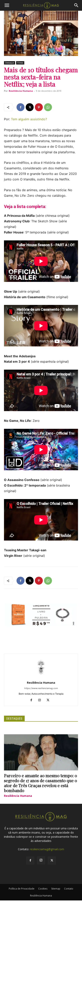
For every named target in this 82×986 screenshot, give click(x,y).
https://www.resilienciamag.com (41, 688)
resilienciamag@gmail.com (47, 849)
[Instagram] (41, 700)
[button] (6, 5)
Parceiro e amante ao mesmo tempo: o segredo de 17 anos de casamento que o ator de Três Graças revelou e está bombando (40, 783)
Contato (68, 888)
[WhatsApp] (48, 107)
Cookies (42, 888)
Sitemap (55, 888)
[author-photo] (41, 677)
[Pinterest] (39, 107)
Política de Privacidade (21, 888)
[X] (30, 107)
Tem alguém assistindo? (29, 119)
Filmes (20, 62)
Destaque (9, 62)
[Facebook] (20, 107)
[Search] (76, 5)
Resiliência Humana (21, 90)
